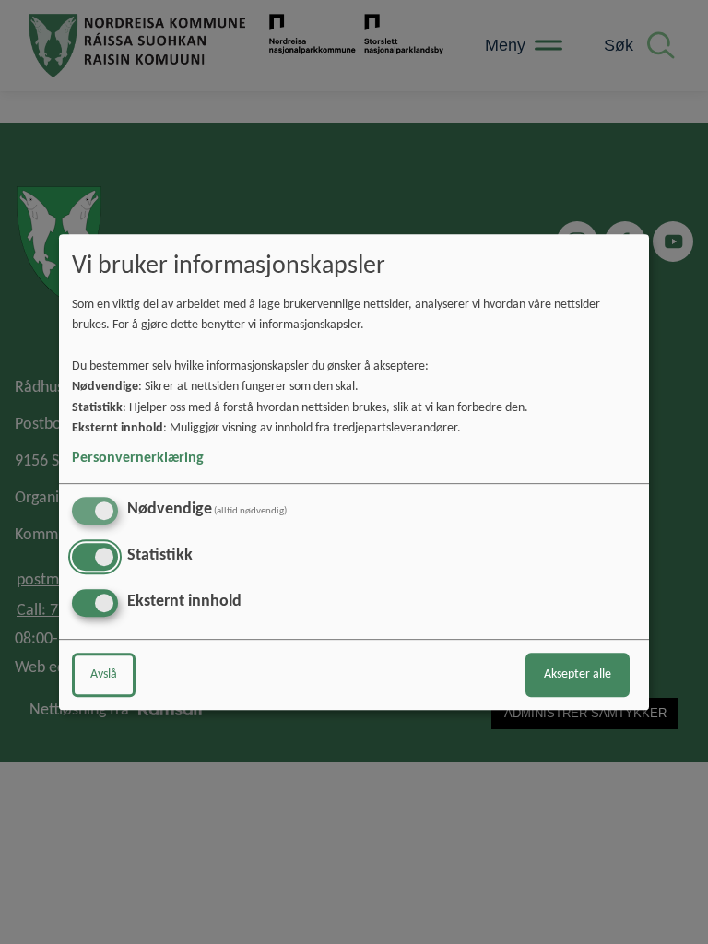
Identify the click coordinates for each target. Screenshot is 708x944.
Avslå (103, 674)
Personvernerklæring (138, 458)
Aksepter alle (577, 674)
